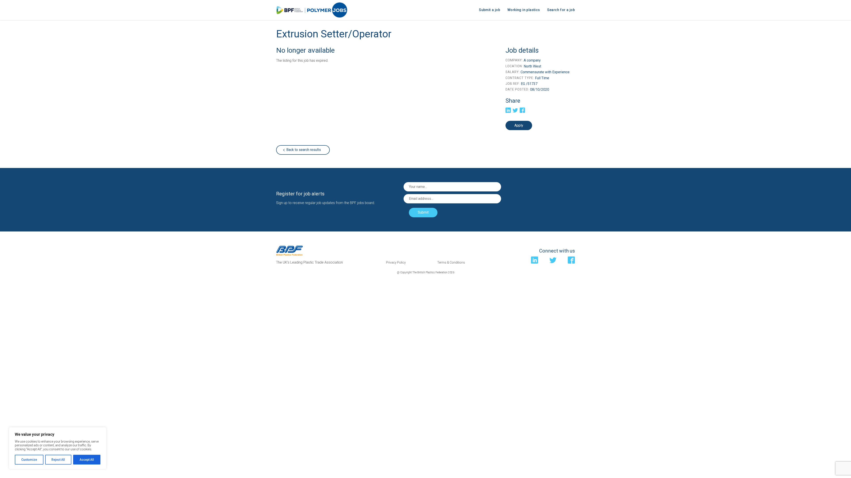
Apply (518, 125)
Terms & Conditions (451, 262)
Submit (423, 212)
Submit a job (489, 10)
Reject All (58, 459)
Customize (29, 459)
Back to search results (303, 150)
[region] (57, 448)
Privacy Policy (396, 262)
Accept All (87, 459)
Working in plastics (523, 10)
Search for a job (561, 10)
